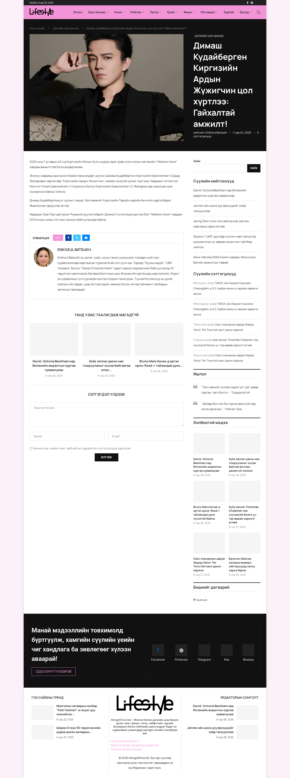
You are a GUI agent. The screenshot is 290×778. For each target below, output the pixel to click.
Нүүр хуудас (37, 28)
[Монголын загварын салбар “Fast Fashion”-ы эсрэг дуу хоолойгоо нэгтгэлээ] (42, 712)
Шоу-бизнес (97, 12)
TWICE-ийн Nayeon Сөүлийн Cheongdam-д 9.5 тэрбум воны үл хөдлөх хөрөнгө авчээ (225, 288)
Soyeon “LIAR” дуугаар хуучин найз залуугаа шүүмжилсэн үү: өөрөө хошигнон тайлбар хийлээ (224, 241)
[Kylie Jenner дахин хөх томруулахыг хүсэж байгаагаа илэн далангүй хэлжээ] (106, 339)
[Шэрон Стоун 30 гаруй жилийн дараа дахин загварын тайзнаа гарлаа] (42, 732)
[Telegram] (255, 2)
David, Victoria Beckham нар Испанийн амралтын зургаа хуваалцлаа (54, 365)
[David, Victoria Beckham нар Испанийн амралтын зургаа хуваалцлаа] (54, 339)
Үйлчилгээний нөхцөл (126, 749)
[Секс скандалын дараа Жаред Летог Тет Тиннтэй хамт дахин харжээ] (209, 543)
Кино (118, 12)
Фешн (188, 12)
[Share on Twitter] (77, 238)
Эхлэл (77, 12)
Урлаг (171, 12)
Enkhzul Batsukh (216, 132)
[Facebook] (248, 2)
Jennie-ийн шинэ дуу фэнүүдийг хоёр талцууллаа (210, 730)
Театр (154, 12)
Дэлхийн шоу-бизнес (66, 28)
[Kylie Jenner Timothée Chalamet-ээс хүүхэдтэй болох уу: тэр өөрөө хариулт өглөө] (244, 491)
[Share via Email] (86, 238)
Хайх (196, 161)
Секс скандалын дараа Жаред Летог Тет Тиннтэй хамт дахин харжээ (209, 564)
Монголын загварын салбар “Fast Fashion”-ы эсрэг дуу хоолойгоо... (76, 710)
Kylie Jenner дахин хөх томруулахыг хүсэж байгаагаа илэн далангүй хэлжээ (244, 464)
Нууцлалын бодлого (125, 741)
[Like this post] (59, 238)
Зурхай (229, 12)
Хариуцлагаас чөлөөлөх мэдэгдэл (135, 745)
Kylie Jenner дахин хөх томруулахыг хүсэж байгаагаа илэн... (106, 365)
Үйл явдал (207, 12)
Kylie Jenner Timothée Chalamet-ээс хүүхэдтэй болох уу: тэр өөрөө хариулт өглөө (243, 514)
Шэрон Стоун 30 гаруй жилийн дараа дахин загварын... (78, 730)
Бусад (244, 12)
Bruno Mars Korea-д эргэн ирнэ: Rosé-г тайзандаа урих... (159, 363)
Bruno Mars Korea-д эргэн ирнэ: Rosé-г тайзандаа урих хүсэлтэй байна (206, 512)
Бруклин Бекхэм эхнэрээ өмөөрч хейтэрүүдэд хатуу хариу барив (242, 564)
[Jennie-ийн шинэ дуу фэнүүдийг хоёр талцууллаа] (247, 732)
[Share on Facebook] (68, 238)
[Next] (103, 698)
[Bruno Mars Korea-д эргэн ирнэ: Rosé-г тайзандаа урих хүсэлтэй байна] (159, 339)
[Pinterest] (252, 2)
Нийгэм (135, 12)
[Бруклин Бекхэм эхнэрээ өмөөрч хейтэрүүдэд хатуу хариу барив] (244, 543)
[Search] (258, 12)
